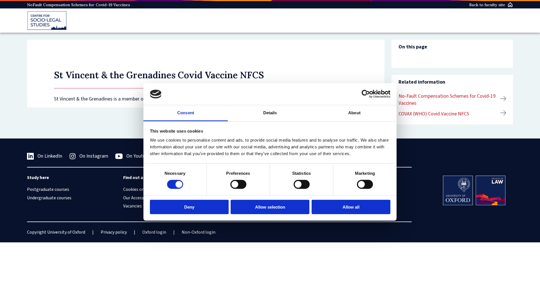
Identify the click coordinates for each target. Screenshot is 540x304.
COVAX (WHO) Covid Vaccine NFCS (434, 113)
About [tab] (354, 112)
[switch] (238, 184)
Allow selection (270, 206)
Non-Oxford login (198, 232)
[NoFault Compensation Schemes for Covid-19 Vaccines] (47, 20)
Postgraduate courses (48, 189)
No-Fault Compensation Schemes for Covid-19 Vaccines (447, 100)
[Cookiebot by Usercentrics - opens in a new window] (365, 94)
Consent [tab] (185, 112)
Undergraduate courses (49, 198)
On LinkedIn (49, 156)
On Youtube (138, 156)
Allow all (351, 206)
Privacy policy (114, 232)
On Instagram (93, 156)
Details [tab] (270, 112)
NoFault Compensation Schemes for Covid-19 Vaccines (78, 4)
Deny (189, 206)
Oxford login (154, 232)
